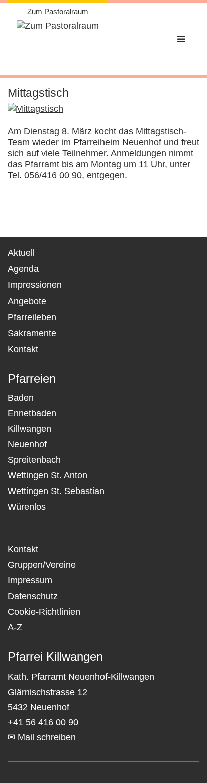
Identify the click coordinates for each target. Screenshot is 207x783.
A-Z (15, 627)
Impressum (30, 580)
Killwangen (29, 429)
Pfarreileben (32, 317)
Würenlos (27, 507)
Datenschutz (33, 596)
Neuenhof (27, 444)
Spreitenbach (34, 460)
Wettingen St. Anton (47, 475)
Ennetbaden (32, 413)
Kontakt (23, 349)
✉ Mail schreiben (42, 737)
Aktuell (21, 253)
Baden (21, 398)
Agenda (23, 269)
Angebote (27, 301)
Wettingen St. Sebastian (56, 491)
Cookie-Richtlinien (44, 612)
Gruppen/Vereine (42, 565)
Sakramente (32, 333)
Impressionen (35, 285)
